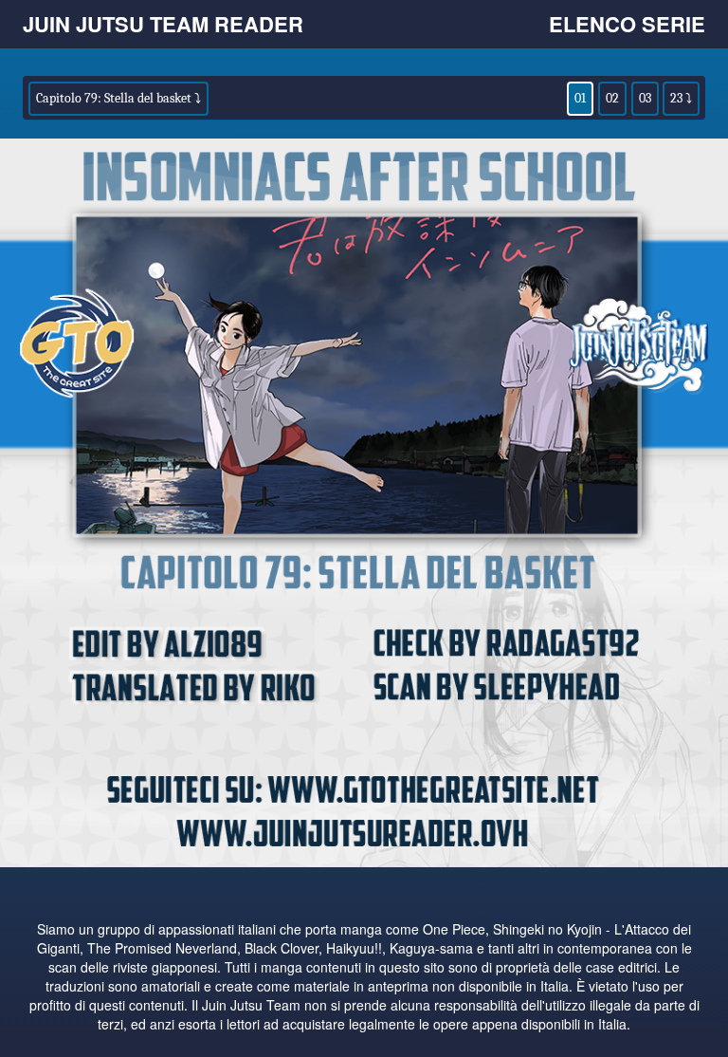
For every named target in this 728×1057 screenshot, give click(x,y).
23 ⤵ (681, 98)
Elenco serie (627, 24)
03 (645, 98)
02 (612, 98)
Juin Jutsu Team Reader (163, 24)
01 (580, 98)
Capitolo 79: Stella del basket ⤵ (118, 98)
